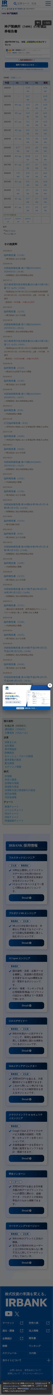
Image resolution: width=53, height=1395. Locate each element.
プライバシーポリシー (11, 1386)
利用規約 (38, 1383)
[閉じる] (50, 685)
